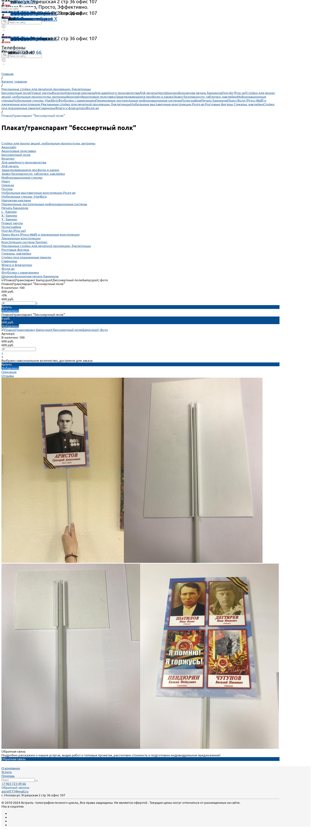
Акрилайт (73, 96)
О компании (10, 768)
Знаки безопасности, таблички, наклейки (205, 96)
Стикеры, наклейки (248, 104)
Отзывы (7, 375)
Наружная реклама (79, 93)
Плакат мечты (41, 93)
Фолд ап (92, 108)
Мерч (161, 93)
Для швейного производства (116, 93)
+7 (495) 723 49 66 (21, 52)
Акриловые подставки (98, 96)
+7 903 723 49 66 (13, 784)
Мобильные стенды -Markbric (35, 100)
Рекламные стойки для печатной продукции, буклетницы (85, 104)
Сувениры (47, 108)
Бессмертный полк (16, 93)
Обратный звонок (15, 787)
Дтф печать (148, 93)
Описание (9, 372)
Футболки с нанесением (77, 100)
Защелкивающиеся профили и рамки (145, 96)
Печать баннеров (214, 100)
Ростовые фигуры (219, 104)
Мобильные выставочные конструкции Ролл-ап (167, 104)
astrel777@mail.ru (14, 791)
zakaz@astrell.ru (19, 38)
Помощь (11, 13)
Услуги (6, 772)
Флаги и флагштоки (70, 108)
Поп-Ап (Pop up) (234, 93)
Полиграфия (191, 100)
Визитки (58, 93)
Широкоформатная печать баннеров (193, 93)
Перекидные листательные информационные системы (138, 100)
